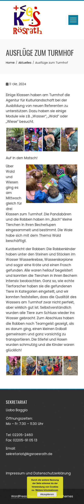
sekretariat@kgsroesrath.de (29, 454)
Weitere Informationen (46, 490)
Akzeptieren (47, 494)
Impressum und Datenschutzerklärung (38, 473)
